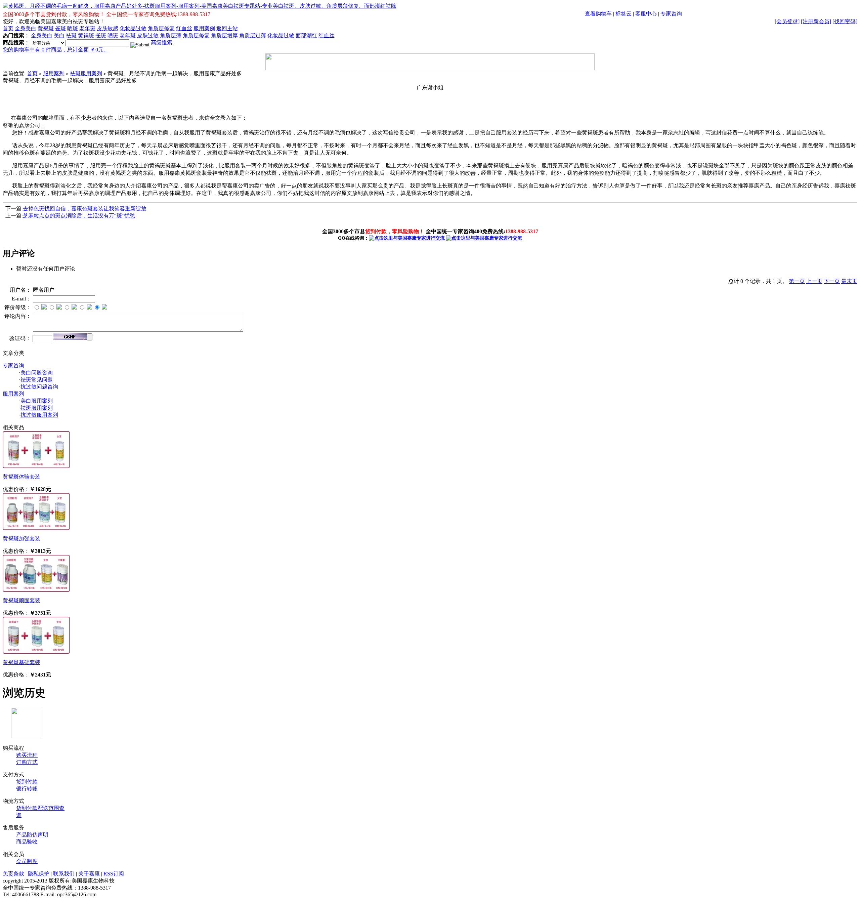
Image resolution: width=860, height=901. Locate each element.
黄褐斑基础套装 (21, 662)
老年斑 (87, 28)
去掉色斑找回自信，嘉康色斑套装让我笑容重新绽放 (84, 208)
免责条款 (13, 873)
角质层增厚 (224, 35)
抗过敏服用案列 (39, 415)
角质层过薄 (252, 35)
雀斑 (60, 28)
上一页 (814, 281)
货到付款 (27, 781)
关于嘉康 (89, 873)
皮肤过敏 (148, 35)
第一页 (797, 281)
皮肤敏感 (107, 28)
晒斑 (72, 28)
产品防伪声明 (32, 834)
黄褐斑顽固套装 (21, 600)
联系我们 (64, 873)
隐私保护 (38, 873)
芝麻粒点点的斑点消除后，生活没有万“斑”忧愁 (79, 215)
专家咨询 (671, 13)
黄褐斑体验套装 (21, 477)
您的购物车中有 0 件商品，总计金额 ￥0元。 (56, 49)
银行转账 (27, 788)
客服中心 (646, 13)
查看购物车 (598, 13)
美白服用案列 (36, 401)
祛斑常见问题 (36, 379)
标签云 (623, 13)
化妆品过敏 (133, 28)
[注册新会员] (816, 21)
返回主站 (227, 28)
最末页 (849, 281)
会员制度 (27, 861)
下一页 (832, 281)
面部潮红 (306, 35)
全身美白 (25, 28)
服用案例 (204, 28)
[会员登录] (787, 21)
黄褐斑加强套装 (21, 538)
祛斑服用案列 (86, 73)
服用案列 (53, 73)
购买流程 (27, 755)
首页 (8, 28)
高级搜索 (161, 42)
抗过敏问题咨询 (39, 387)
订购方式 (27, 762)
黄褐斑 (46, 28)
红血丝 (184, 28)
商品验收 (27, 842)
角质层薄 (170, 35)
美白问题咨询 (36, 372)
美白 (59, 35)
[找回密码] (844, 21)
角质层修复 (161, 28)
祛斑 (71, 35)
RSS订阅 (113, 873)
